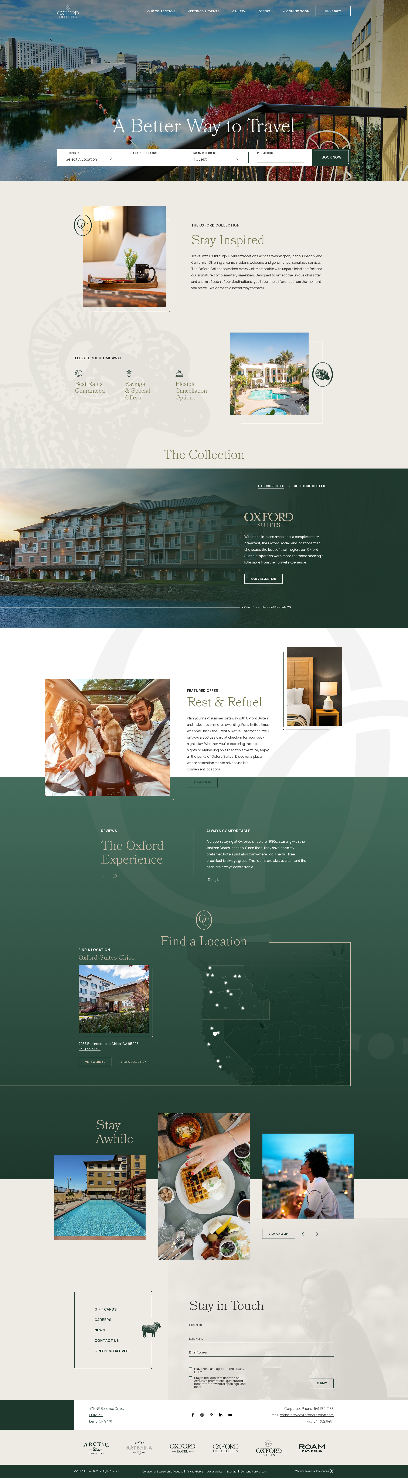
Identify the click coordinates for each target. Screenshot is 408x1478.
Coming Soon (297, 11)
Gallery (239, 11)
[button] (104, 876)
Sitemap (232, 1471)
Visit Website (95, 1060)
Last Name (196, 1338)
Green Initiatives (112, 1351)
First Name (196, 1324)
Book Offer (202, 781)
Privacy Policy (195, 1471)
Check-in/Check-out (144, 153)
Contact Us (107, 1340)
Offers (264, 11)
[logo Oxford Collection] (68, 11)
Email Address (198, 1352)
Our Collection (161, 11)
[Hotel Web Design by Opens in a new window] (314, 1472)
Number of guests (205, 153)
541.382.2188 (324, 1408)
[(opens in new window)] (96, 1447)
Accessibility (214, 1471)
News (100, 1330)
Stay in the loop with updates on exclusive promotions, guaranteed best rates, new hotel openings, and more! (220, 1382)
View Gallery (279, 1234)
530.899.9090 (90, 1049)
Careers (103, 1319)
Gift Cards (106, 1309)
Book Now (333, 11)
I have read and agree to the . (219, 1370)
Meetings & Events (204, 11)
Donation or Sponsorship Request (162, 1471)
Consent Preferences (253, 1471)
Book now (331, 157)
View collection (134, 1062)
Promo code (265, 153)
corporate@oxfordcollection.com (307, 1415)
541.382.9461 (324, 1421)
